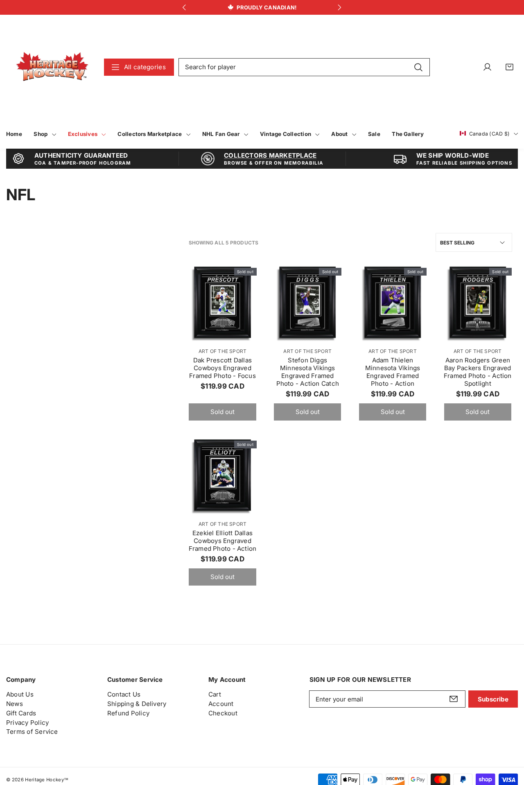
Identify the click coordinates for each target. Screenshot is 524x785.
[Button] (184, 7)
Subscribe (493, 699)
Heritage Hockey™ (46, 780)
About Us (20, 694)
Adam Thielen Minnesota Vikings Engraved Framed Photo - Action (392, 371)
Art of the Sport (223, 351)
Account (221, 704)
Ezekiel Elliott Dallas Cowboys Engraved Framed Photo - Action (223, 540)
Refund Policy (128, 713)
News (14, 704)
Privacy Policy (27, 722)
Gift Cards (21, 713)
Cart (214, 694)
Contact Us (123, 694)
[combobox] (304, 67)
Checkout (222, 713)
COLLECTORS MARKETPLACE (270, 155)
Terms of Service (32, 732)
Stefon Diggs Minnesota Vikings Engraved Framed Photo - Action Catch (307, 371)
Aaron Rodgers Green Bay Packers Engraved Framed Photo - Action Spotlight (478, 371)
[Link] (52, 67)
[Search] (418, 67)
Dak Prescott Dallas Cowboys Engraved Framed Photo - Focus (222, 368)
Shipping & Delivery (136, 704)
